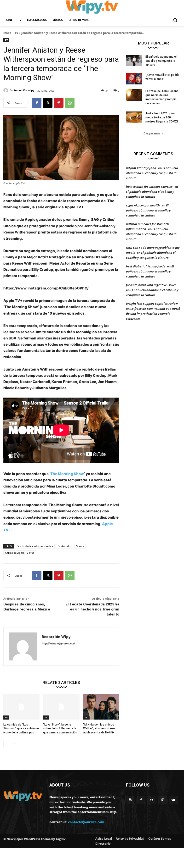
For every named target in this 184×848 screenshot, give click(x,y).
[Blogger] (130, 800)
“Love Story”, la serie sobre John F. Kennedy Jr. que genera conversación (60, 728)
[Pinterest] (58, 103)
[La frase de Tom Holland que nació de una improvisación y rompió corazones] (134, 95)
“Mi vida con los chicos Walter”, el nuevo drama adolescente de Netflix (99, 728)
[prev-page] (6, 744)
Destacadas (64, 546)
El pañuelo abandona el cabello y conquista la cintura (161, 61)
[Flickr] (152, 800)
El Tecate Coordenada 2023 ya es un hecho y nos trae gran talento (92, 609)
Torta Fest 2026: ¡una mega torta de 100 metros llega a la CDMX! (161, 117)
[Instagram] (162, 800)
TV (16, 33)
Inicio (7, 33)
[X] (47, 103)
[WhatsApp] (70, 103)
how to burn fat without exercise (149, 186)
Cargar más (152, 133)
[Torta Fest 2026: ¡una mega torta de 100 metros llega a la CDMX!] (134, 117)
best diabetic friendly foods (145, 266)
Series (80, 546)
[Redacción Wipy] (6, 90)
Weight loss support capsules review (152, 303)
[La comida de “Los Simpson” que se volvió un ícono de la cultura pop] (21, 707)
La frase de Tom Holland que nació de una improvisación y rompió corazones (153, 313)
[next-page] (14, 744)
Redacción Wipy (23, 90)
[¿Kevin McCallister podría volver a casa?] (134, 78)
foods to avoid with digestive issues (151, 285)
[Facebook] (36, 103)
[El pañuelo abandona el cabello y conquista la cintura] (134, 60)
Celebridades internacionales (35, 546)
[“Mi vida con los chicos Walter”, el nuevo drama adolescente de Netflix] (101, 707)
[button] (175, 20)
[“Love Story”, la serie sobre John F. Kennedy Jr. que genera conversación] (61, 707)
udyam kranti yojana (141, 168)
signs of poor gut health (143, 205)
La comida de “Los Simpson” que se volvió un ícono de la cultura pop (21, 728)
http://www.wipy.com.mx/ (58, 643)
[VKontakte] (173, 800)
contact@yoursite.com (86, 822)
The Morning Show (67, 473)
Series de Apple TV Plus (19, 552)
